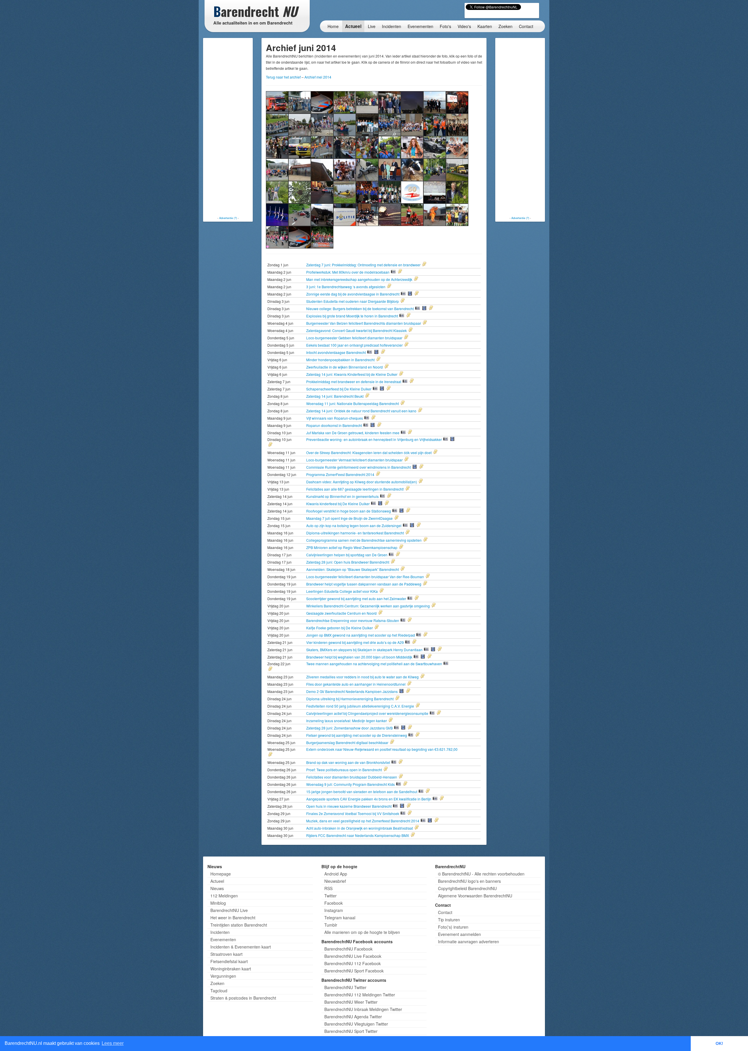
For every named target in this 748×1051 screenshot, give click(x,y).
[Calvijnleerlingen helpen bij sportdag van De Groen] (277, 169)
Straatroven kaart (226, 954)
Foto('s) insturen (453, 927)
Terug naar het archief (283, 76)
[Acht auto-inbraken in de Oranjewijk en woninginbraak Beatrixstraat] (300, 236)
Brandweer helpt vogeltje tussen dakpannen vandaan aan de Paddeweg (364, 583)
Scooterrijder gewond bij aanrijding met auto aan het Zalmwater (356, 598)
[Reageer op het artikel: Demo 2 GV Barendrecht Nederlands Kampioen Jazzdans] (424, 691)
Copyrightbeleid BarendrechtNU (467, 888)
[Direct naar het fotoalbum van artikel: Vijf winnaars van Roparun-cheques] (367, 418)
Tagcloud (218, 990)
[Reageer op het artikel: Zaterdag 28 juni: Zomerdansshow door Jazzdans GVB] (426, 728)
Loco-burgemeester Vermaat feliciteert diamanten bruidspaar (355, 459)
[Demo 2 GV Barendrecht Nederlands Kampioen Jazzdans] (367, 191)
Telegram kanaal (339, 917)
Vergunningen (223, 976)
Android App (335, 874)
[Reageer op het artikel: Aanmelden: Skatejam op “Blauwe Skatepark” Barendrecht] (419, 569)
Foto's (445, 26)
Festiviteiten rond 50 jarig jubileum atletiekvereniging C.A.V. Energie (360, 705)
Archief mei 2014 (317, 76)
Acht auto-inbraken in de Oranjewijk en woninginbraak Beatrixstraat (360, 828)
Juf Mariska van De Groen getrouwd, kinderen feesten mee (353, 432)
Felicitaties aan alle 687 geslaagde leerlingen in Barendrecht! (355, 489)
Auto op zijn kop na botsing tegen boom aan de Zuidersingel (354, 525)
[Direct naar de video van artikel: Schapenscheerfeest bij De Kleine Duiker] (382, 388)
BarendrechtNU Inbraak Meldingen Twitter (363, 1009)
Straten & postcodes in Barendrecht (243, 998)
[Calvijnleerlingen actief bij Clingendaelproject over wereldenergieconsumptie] (435, 191)
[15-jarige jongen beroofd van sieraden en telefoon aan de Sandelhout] (390, 214)
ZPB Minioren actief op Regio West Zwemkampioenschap (352, 547)
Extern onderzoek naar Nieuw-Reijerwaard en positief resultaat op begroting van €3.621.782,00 (382, 749)
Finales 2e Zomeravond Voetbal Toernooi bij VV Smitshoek (353, 813)
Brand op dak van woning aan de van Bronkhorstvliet (348, 762)
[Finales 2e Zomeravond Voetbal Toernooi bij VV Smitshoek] (457, 214)
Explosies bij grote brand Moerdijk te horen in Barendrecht (352, 315)
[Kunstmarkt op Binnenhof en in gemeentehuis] (345, 146)
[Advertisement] (228, 127)
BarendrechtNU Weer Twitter (351, 1002)
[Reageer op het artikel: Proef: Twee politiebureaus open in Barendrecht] (402, 769)
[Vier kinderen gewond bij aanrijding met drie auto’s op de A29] (457, 169)
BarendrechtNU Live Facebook (352, 956)
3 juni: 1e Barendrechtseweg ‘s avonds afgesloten (346, 286)
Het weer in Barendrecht (232, 917)
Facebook (333, 903)
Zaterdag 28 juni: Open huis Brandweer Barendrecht (348, 562)
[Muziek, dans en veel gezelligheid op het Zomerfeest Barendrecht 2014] (277, 236)
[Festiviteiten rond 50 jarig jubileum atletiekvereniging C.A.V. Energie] (412, 191)
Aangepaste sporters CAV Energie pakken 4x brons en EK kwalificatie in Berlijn (369, 798)
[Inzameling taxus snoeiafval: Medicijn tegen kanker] (457, 191)
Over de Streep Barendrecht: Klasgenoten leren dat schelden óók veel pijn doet (369, 452)
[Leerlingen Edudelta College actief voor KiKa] (345, 169)
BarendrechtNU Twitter (345, 987)
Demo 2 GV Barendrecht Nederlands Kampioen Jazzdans (352, 691)
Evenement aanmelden (459, 934)
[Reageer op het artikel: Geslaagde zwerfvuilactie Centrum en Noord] (397, 613)
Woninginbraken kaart (230, 969)
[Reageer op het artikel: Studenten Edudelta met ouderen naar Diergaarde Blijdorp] (419, 301)
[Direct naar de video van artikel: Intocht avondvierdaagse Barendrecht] (376, 352)
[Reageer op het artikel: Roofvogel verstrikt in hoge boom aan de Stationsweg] (424, 511)
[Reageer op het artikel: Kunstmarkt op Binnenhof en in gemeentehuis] (405, 496)
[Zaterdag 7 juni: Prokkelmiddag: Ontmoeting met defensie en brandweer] (277, 101)
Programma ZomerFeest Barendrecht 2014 (340, 474)
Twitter (330, 896)
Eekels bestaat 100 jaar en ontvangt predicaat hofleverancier (355, 345)
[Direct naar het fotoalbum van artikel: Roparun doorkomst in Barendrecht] (366, 425)
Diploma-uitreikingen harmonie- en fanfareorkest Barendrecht (355, 532)
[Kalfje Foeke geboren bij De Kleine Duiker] (412, 169)
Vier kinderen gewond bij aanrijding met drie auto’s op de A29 (355, 642)
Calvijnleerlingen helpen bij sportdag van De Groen (347, 554)
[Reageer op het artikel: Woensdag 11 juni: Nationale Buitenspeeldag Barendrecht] (419, 403)
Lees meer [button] (113, 1043)
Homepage (220, 874)
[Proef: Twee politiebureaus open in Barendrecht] (345, 214)
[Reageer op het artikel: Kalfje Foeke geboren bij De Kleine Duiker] (393, 627)
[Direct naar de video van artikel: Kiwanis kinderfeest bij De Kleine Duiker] (380, 503)
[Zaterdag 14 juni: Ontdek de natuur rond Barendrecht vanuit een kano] (345, 124)
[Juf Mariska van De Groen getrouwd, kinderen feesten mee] (412, 124)
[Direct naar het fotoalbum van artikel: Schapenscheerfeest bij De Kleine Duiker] (375, 388)
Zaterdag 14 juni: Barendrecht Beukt (335, 396)
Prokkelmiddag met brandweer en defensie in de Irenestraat (354, 381)
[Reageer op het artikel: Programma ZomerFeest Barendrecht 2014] (394, 474)
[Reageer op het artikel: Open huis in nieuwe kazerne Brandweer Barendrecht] (425, 806)
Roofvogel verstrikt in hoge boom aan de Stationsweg (349, 510)
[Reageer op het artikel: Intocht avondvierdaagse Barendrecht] (399, 352)
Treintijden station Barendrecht (238, 925)
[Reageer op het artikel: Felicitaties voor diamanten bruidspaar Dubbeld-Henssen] (417, 777)
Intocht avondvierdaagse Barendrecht (336, 352)
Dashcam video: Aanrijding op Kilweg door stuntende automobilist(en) (362, 481)
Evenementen (420, 26)
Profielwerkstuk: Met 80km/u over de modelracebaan (348, 272)
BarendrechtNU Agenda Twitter (353, 1016)
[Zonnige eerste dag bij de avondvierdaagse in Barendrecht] (345, 101)
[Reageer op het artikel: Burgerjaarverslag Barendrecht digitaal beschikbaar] (408, 742)
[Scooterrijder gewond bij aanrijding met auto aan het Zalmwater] (367, 169)
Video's (464, 26)
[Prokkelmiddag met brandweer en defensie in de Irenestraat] (300, 124)
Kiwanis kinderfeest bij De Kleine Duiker (338, 503)
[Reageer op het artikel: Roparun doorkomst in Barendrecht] (395, 425)
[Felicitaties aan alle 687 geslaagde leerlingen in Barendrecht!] (322, 146)
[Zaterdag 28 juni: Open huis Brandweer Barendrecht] (300, 169)
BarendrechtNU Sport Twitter (351, 1031)
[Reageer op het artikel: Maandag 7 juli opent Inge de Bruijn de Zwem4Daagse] (413, 518)
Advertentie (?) (228, 218)
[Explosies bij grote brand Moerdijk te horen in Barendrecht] (412, 101)
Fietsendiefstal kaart (229, 961)
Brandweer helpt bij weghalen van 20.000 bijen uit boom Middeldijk (359, 656)
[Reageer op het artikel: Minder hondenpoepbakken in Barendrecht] (394, 359)
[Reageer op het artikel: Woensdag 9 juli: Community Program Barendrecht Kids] (421, 784)
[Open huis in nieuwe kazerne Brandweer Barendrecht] (435, 214)
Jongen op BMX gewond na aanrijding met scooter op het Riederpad (361, 635)
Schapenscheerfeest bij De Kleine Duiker (339, 388)
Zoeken (505, 26)
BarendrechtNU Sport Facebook (354, 971)
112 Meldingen (224, 896)
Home (333, 26)
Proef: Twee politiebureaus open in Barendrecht (344, 769)
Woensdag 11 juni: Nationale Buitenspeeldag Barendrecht (353, 403)
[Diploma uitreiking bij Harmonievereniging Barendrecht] (390, 191)
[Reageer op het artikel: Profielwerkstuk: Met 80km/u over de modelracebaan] (416, 272)
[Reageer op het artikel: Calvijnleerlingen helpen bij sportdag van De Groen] (414, 554)
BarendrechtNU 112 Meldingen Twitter (359, 995)
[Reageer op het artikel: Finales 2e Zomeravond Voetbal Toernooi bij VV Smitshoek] (426, 813)
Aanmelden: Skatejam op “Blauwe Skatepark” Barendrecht (353, 569)
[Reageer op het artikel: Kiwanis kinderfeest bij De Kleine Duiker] (403, 503)
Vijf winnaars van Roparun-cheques (335, 418)
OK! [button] (719, 1043)
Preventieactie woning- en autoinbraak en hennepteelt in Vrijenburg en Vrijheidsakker (374, 439)
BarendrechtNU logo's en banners (469, 881)
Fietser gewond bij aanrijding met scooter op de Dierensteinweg (357, 735)
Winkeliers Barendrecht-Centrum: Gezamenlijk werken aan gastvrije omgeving (368, 605)
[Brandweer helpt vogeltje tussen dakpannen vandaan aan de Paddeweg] (322, 169)
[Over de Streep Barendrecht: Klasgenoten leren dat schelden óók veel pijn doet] (457, 124)
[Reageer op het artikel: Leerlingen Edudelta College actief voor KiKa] (398, 591)
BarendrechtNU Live (229, 910)
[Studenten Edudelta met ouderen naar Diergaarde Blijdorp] (367, 101)
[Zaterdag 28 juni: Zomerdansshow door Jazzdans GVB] (277, 214)
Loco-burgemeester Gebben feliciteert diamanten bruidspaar (354, 337)
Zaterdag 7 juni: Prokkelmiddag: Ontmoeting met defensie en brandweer (363, 264)
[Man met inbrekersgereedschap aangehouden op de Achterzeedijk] (322, 101)
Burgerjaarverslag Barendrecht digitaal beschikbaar (347, 742)
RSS (328, 888)
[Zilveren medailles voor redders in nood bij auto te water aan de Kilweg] (345, 191)
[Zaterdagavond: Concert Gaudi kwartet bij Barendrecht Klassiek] (435, 101)
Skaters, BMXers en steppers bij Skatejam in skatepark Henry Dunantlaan (364, 649)
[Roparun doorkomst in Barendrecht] (390, 124)
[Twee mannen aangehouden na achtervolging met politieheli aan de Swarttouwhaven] (322, 191)
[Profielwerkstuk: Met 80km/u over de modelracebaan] (300, 101)
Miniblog (218, 903)
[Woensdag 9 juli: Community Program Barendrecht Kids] (367, 214)
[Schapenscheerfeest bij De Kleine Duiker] (322, 124)
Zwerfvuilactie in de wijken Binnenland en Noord (345, 366)
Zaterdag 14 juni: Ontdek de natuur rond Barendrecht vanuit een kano (361, 410)
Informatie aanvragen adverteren (468, 941)
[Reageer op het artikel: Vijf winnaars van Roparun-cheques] (389, 418)
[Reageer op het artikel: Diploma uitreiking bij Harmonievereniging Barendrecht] (413, 698)
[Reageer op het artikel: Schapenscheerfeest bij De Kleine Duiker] (405, 389)
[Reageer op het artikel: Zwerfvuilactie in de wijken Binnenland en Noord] (403, 367)
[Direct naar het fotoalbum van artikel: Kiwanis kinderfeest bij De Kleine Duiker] (373, 503)
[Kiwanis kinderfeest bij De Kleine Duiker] (367, 146)
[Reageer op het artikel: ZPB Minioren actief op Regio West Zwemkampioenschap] (417, 547)
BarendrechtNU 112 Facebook (352, 963)
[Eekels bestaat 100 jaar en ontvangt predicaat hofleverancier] (457, 101)
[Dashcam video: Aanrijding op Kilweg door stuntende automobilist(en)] (300, 146)
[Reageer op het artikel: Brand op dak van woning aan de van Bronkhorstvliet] (417, 762)
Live (371, 26)
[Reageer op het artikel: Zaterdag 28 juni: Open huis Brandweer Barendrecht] (409, 562)
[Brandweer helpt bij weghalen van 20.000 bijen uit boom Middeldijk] (300, 191)
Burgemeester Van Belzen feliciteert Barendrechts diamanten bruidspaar (364, 323)
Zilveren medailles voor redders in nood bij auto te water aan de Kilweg (363, 676)
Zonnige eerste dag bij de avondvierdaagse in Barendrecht (353, 293)
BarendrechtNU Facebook (348, 949)
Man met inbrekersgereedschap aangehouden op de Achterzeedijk (359, 279)
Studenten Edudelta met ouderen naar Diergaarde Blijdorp (353, 301)
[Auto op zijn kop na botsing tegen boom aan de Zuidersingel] (435, 146)
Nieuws (217, 888)
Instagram (333, 910)
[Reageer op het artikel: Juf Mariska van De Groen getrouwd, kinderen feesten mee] (426, 432)
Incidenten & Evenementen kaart (240, 947)
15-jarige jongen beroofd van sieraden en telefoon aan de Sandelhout (362, 791)
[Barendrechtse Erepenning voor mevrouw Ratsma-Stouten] (390, 169)
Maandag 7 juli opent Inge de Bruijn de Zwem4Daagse (350, 518)
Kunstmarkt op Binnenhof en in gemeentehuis (343, 496)
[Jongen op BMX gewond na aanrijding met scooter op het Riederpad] (435, 169)
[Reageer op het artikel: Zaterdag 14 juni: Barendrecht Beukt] (383, 396)
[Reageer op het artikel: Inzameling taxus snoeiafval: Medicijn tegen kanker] (407, 720)
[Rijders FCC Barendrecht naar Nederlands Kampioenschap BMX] (322, 236)
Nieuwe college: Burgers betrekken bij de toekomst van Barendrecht (360, 308)
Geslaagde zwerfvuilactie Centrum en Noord (342, 613)
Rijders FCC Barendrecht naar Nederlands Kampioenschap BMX (358, 835)
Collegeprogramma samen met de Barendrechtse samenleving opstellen (364, 540)
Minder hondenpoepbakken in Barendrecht (340, 359)
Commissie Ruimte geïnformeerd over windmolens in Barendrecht (359, 467)
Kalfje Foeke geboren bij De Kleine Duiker (340, 627)
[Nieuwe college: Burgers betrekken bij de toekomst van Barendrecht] (390, 101)
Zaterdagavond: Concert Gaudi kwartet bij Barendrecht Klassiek (357, 330)
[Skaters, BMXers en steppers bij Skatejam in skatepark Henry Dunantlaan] (277, 191)
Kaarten (484, 26)
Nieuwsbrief (335, 881)
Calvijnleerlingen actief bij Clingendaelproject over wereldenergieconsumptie (367, 713)
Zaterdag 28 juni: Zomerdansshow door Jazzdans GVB (350, 727)
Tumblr (330, 925)
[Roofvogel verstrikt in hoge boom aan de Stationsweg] (390, 146)
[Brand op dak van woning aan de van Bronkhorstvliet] (322, 214)
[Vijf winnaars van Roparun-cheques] (367, 124)
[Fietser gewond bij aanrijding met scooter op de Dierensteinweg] (300, 214)
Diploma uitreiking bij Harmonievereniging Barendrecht (350, 698)
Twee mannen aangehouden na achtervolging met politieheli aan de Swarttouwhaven (374, 663)
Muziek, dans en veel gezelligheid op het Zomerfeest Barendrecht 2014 (363, 820)
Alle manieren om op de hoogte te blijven (362, 932)
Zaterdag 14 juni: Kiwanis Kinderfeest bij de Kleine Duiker (352, 374)
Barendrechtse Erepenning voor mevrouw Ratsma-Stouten (353, 620)
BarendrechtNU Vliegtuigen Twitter (356, 1024)
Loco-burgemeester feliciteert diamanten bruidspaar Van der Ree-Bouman (365, 576)
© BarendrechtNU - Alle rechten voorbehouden (481, 874)
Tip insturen (449, 920)
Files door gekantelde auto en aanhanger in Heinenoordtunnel (356, 684)
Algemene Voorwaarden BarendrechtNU (475, 896)
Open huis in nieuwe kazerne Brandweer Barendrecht (349, 806)
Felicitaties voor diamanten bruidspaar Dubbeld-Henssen (352, 776)
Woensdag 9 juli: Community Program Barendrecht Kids (351, 784)
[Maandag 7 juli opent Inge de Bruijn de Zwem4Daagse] (412, 146)
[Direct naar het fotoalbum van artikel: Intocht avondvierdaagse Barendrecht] (370, 352)
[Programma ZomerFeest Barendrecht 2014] (277, 146)
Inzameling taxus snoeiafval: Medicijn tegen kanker (347, 720)
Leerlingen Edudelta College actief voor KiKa (342, 591)
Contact (526, 26)
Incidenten (391, 26)
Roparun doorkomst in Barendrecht (334, 425)
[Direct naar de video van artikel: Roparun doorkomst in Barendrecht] (372, 425)
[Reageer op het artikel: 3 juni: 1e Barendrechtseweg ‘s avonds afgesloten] (405, 286)
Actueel (353, 26)
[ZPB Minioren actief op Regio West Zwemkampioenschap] (457, 146)
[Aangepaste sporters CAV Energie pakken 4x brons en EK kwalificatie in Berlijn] (412, 214)
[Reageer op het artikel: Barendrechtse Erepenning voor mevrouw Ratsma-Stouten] (426, 620)
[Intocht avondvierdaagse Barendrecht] (277, 124)
